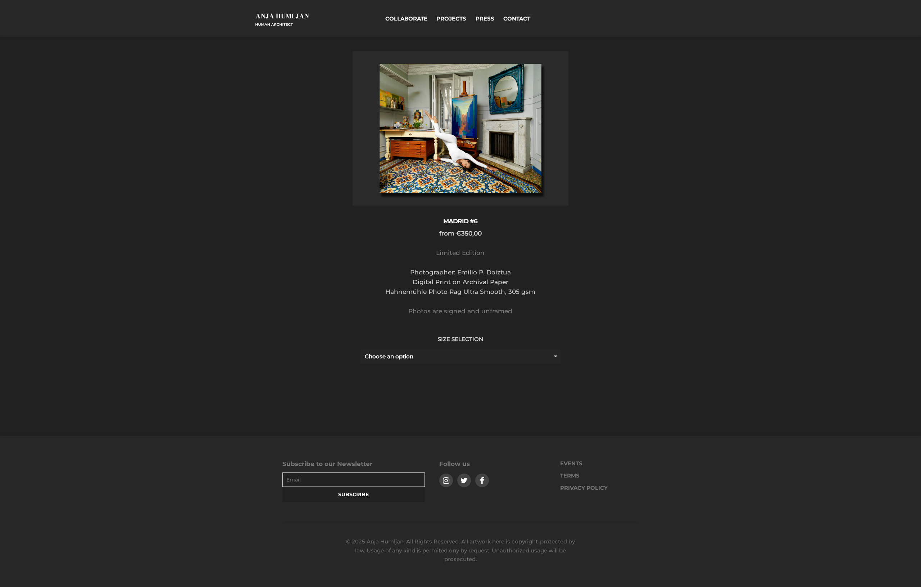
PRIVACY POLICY (584, 487)
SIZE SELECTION (460, 339)
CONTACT (516, 18)
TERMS (570, 475)
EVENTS (571, 463)
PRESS (485, 18)
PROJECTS (451, 18)
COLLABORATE (406, 18)
